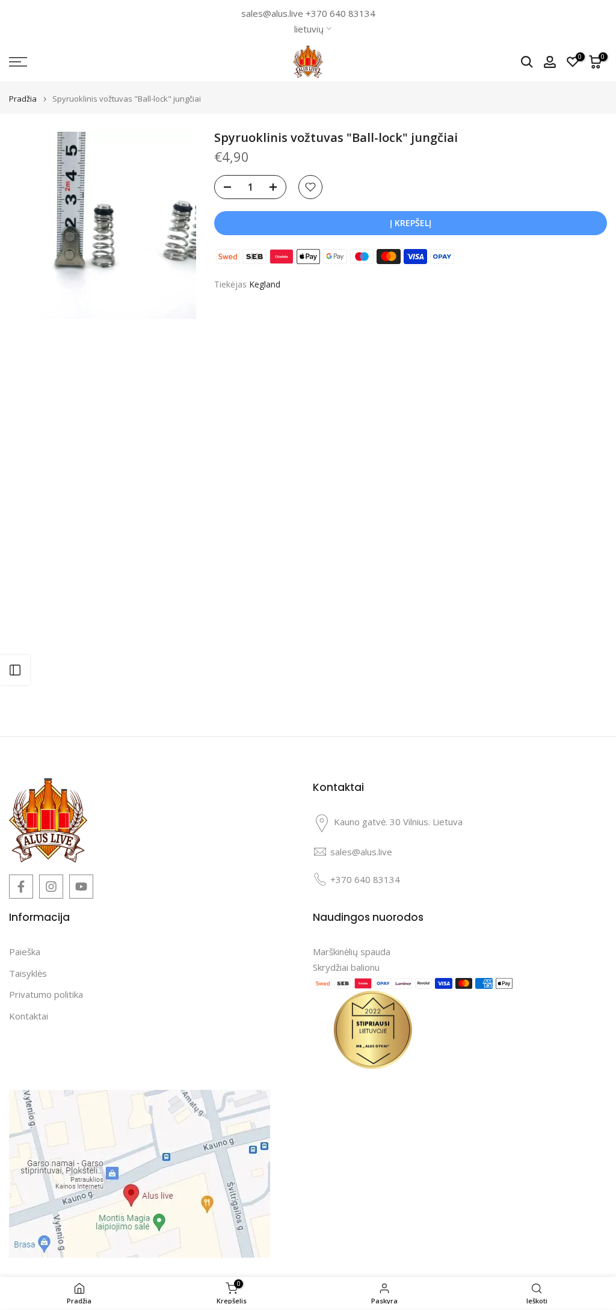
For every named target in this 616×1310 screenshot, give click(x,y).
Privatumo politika (46, 994)
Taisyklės (28, 973)
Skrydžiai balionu (346, 967)
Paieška (24, 952)
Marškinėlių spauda (351, 952)
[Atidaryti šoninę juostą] (15, 670)
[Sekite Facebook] (21, 887)
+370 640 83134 (340, 13)
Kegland (264, 284)
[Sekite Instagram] (51, 887)
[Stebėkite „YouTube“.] (81, 887)
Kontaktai (28, 1016)
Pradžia (23, 99)
